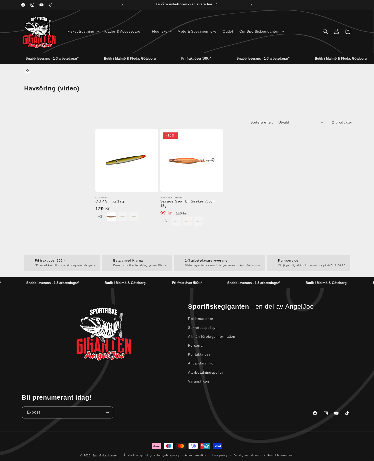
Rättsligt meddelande (247, 455)
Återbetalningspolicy (205, 372)
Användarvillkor (201, 363)
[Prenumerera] (107, 412)
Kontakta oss (199, 354)
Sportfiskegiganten (105, 455)
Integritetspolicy (168, 455)
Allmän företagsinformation (211, 336)
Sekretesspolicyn (203, 328)
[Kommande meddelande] (251, 5)
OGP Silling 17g (109, 201)
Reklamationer (200, 319)
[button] (82, 31)
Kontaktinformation (280, 455)
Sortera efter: (261, 122)
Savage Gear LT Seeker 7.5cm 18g (188, 203)
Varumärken (198, 381)
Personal (196, 345)
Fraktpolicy (220, 455)
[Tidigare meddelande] (122, 5)
